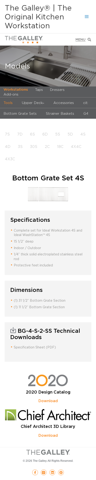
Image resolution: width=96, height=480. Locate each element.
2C (47, 146)
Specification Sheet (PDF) (35, 347)
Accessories (63, 102)
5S (57, 134)
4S (83, 134)
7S (7, 134)
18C (60, 146)
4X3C (10, 159)
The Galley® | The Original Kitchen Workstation (38, 17)
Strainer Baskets (60, 113)
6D (45, 134)
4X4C (76, 146)
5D (70, 134)
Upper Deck (33, 102)
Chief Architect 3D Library (48, 426)
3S (20, 146)
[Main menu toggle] (87, 16)
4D (7, 146)
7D (20, 134)
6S (32, 134)
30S (33, 146)
